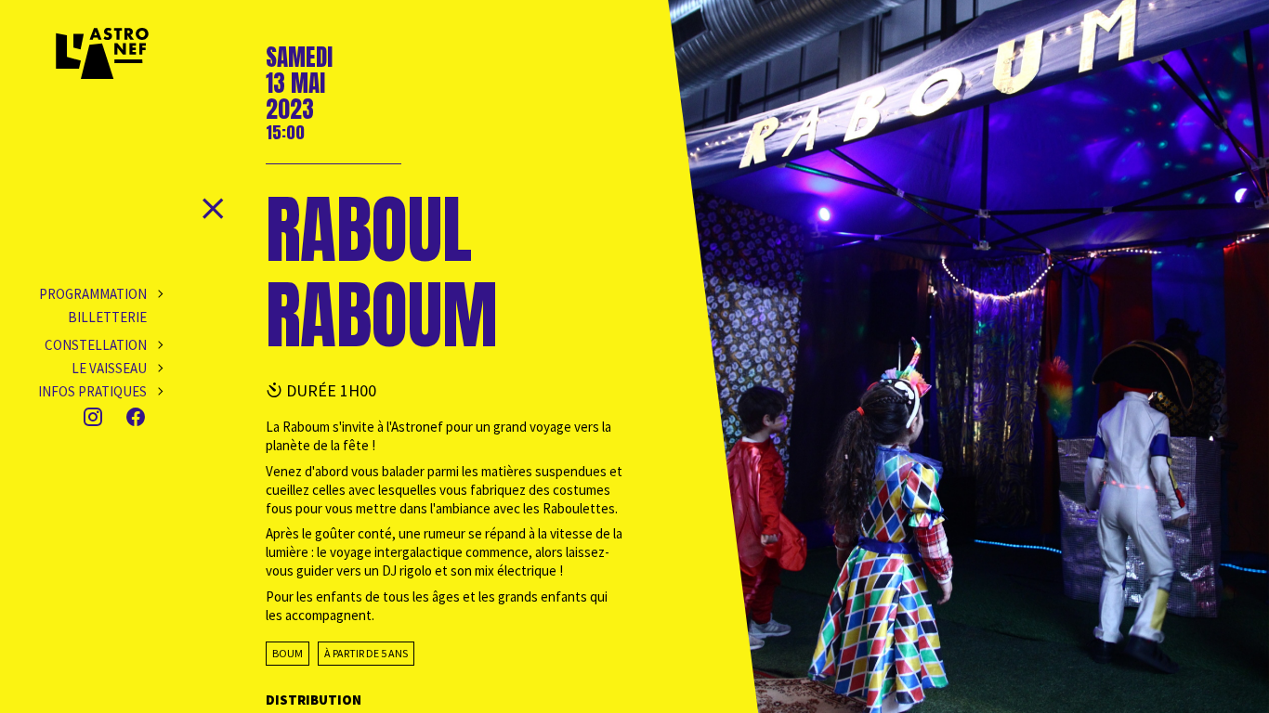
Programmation (93, 294)
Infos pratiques (92, 391)
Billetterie (107, 317)
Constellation (96, 345)
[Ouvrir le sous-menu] (155, 294)
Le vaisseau (109, 368)
